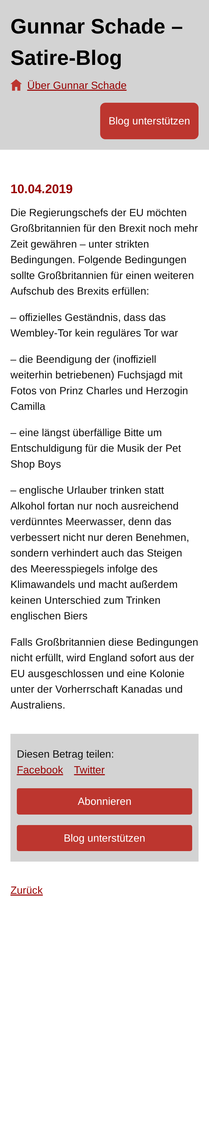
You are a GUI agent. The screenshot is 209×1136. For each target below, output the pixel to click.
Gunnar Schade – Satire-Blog (96, 42)
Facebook (40, 770)
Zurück (26, 890)
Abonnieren (105, 801)
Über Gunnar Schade (77, 85)
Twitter (89, 770)
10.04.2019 (41, 189)
